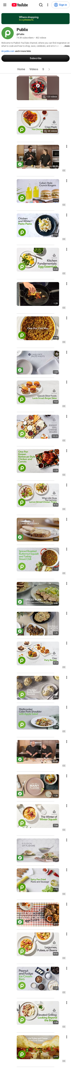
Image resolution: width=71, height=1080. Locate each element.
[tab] (21, 69)
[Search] (41, 5)
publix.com (9, 51)
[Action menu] (66, 146)
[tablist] (35, 69)
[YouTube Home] (19, 5)
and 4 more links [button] (23, 51)
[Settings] (48, 5)
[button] (49, 69)
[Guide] (5, 5)
